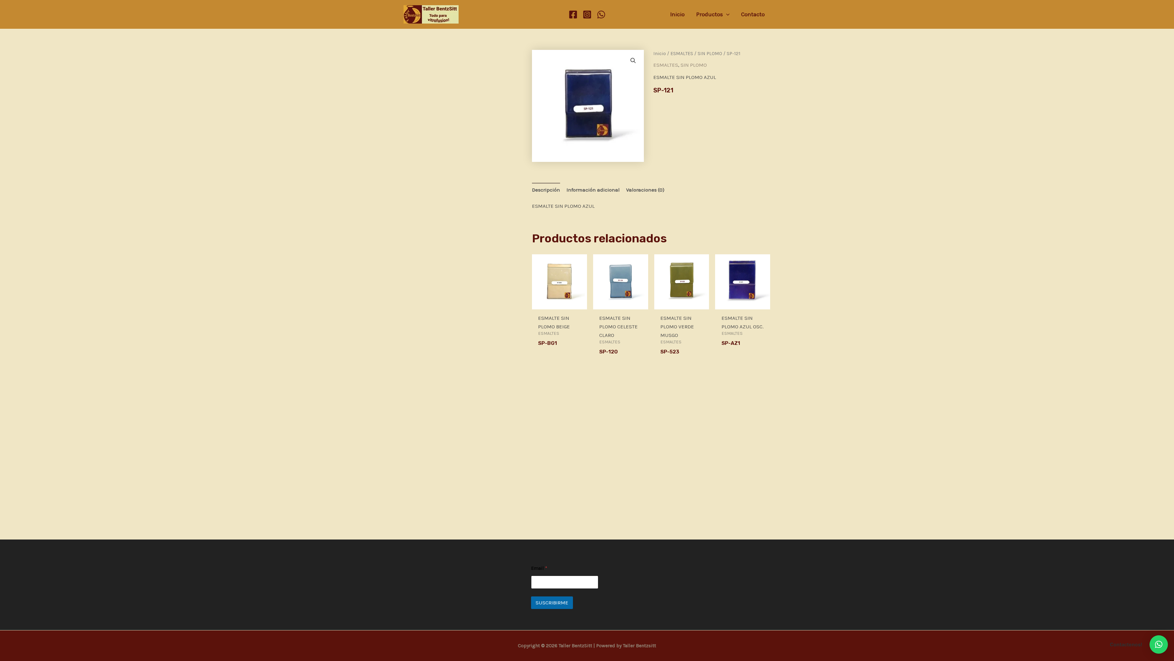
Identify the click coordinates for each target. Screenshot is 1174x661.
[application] (726, 14)
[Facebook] (573, 14)
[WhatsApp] (601, 14)
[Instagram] (587, 14)
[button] (633, 60)
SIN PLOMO (710, 53)
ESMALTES (681, 53)
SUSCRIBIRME (552, 602)
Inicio (659, 53)
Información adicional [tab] (593, 190)
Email (539, 568)
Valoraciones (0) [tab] (645, 190)
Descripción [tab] (546, 190)
